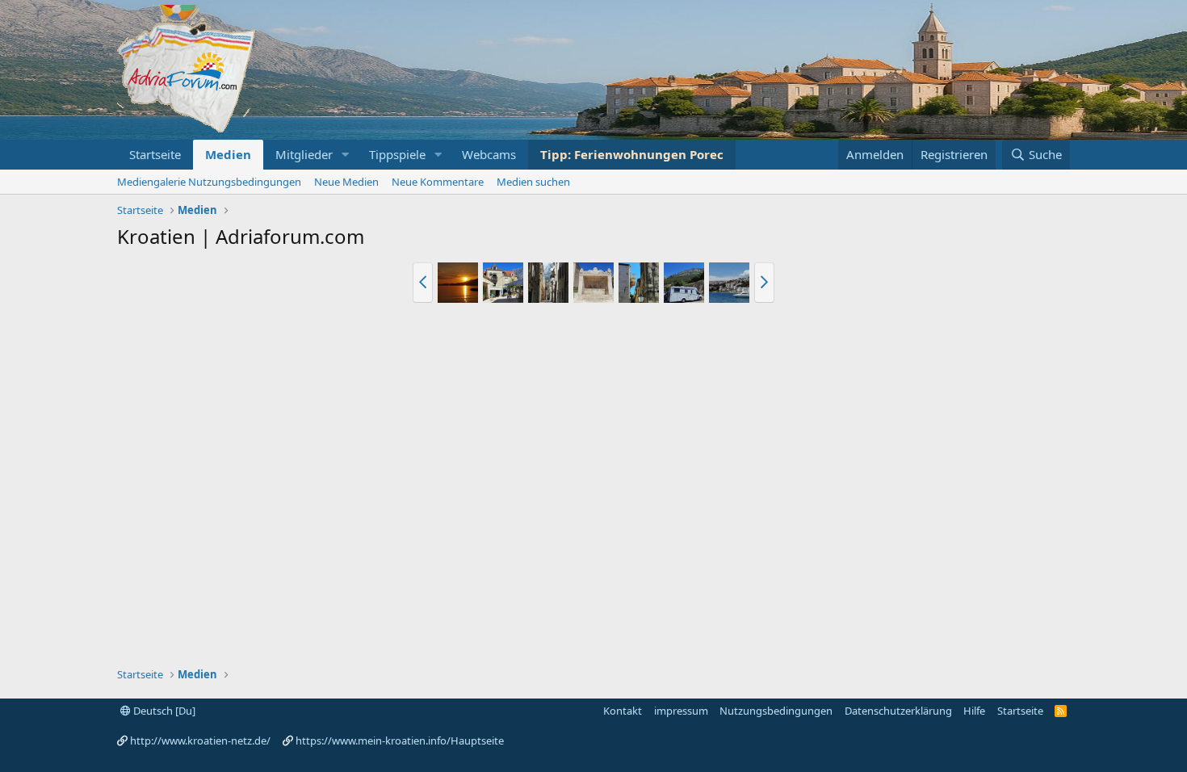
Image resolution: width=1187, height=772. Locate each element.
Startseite (155, 154)
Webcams (489, 154)
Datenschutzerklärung (898, 710)
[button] (345, 155)
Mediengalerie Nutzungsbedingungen (209, 181)
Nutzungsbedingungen (776, 710)
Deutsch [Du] (163, 710)
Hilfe (974, 710)
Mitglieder (304, 154)
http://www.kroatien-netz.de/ (200, 740)
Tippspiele (397, 154)
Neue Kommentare (438, 181)
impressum (681, 710)
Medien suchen (533, 181)
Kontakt (622, 710)
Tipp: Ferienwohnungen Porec (632, 154)
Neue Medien (346, 181)
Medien (228, 154)
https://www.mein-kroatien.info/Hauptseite (400, 740)
